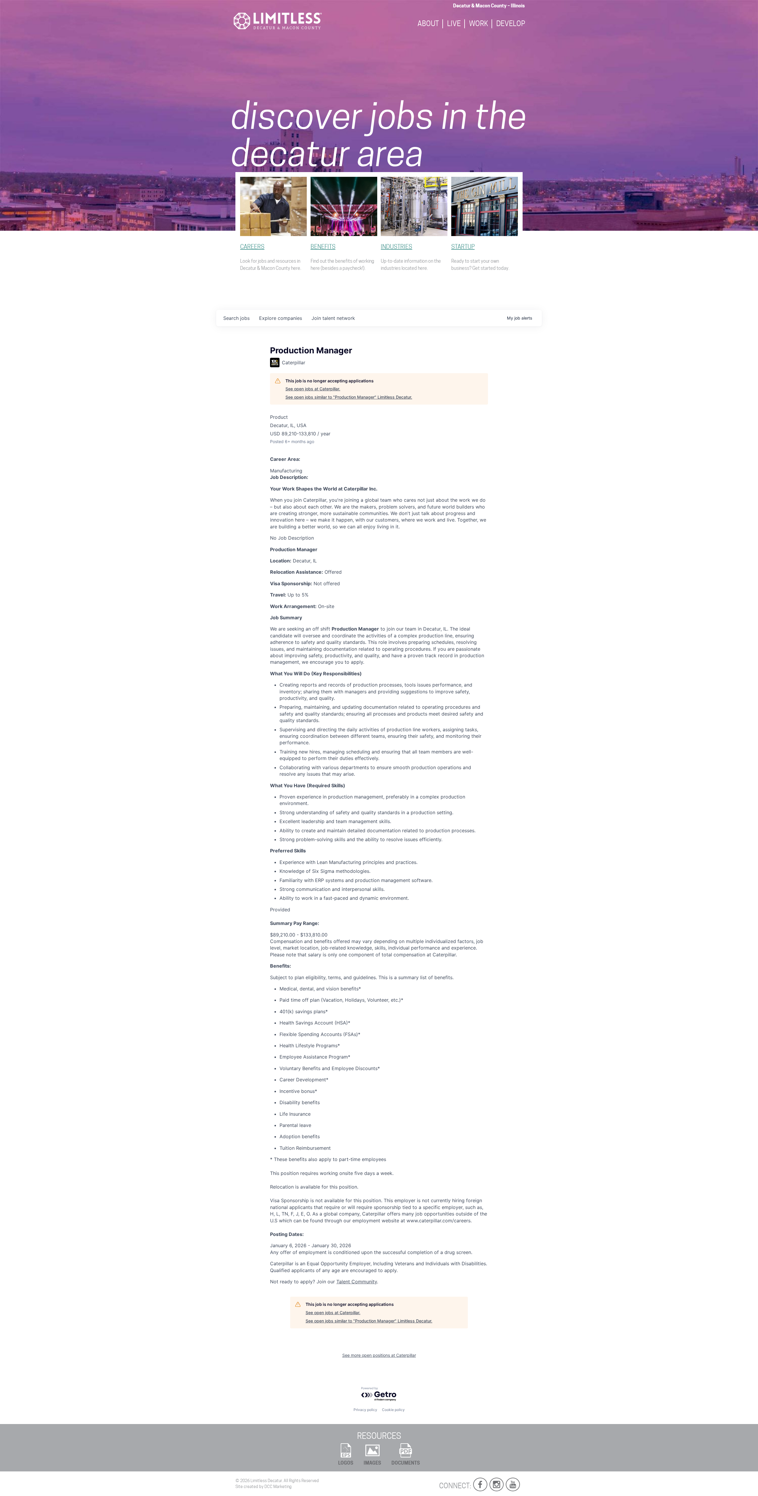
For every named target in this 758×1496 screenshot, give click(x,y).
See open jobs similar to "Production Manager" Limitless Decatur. (348, 397)
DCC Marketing (278, 1486)
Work (478, 24)
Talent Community (356, 1282)
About (428, 24)
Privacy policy (365, 1409)
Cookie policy (393, 1409)
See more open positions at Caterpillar (379, 1355)
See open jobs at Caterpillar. (312, 388)
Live (454, 24)
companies (280, 318)
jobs (236, 318)
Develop (510, 24)
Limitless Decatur (266, 1480)
